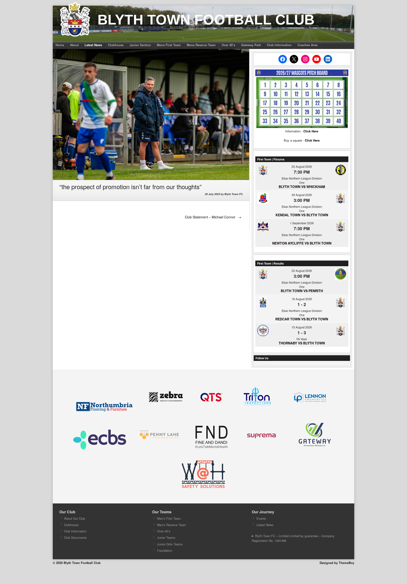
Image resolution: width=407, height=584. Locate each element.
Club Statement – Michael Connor (213, 217)
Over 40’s (228, 45)
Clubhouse (116, 45)
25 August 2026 (302, 166)
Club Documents (75, 537)
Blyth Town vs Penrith (302, 290)
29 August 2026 (302, 195)
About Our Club (74, 518)
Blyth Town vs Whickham (302, 186)
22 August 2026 (302, 271)
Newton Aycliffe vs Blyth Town (301, 243)
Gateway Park (251, 45)
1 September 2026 (302, 223)
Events (261, 518)
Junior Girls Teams (170, 544)
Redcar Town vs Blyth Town (301, 319)
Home (60, 45)
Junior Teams (166, 537)
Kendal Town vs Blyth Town (302, 214)
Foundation (164, 550)
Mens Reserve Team (201, 45)
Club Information (279, 45)
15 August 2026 (302, 327)
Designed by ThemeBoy (337, 562)
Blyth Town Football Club (206, 20)
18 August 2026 (302, 299)
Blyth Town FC (233, 194)
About (74, 45)
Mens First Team (169, 45)
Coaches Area (307, 45)
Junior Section (140, 45)
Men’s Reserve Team (171, 525)
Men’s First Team (169, 518)
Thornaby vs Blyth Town (302, 343)
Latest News (93, 45)
